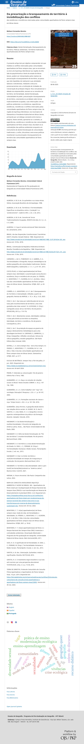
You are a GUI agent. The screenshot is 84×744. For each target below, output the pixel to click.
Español (11, 610)
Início (8, 8)
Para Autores (11, 695)
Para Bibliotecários (12, 698)
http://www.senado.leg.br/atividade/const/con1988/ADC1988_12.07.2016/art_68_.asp (36, 239)
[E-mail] (8, 623)
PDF (54, 75)
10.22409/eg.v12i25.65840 (58, 164)
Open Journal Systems (14, 706)
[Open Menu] (7, 2)
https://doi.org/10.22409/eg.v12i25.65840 (24, 42)
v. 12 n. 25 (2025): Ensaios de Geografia (31, 8)
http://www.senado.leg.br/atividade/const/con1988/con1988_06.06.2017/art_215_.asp (36, 252)
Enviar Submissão (14, 595)
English (11, 607)
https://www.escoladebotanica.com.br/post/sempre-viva (26, 366)
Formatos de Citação (58, 172)
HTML (64, 75)
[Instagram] (12, 623)
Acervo (15, 8)
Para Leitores (11, 692)
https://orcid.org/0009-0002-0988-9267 (19, 36)
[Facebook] (16, 623)
